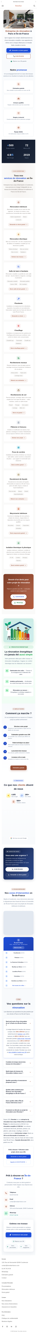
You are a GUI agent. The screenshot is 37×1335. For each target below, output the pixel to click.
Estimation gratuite (18, 767)
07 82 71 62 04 (14, 1215)
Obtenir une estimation (17, 380)
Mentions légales (7, 1321)
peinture (20, 1034)
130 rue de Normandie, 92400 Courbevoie (21, 1208)
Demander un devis (17, 316)
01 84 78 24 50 (20, 596)
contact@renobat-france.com (18, 1201)
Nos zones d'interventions (9, 1304)
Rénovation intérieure (8, 1289)
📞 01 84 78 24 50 (18, 56)
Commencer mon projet (20, 1234)
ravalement (6, 1133)
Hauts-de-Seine (24, 1137)
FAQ (3, 1315)
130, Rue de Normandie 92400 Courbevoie (15, 1262)
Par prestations (6, 1286)
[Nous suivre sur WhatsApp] (16, 1326)
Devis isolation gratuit (17, 565)
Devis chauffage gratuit (17, 348)
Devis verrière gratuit (17, 464)
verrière (24, 1131)
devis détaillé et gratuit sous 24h (18, 1052)
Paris (12, 1137)
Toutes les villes (18, 947)
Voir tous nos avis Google (20, 838)
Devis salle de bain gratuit (17, 289)
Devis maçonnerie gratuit (17, 533)
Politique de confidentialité (10, 1318)
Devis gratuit (5, 1292)
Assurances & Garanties (9, 1307)
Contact (4, 1278)
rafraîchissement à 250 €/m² (18, 1124)
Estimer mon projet (17, 437)
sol (24, 1034)
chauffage (19, 1131)
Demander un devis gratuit (20, 50)
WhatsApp (20, 602)
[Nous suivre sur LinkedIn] (11, 1326)
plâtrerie (5, 1131)
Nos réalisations (7, 1300)
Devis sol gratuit (17, 412)
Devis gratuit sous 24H (18, 2)
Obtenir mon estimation (17, 499)
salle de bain (20, 1038)
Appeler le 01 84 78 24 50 (17, 1162)
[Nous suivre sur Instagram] (7, 1326)
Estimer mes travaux (17, 256)
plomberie (19, 1128)
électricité (27, 1038)
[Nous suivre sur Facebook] (2, 1326)
